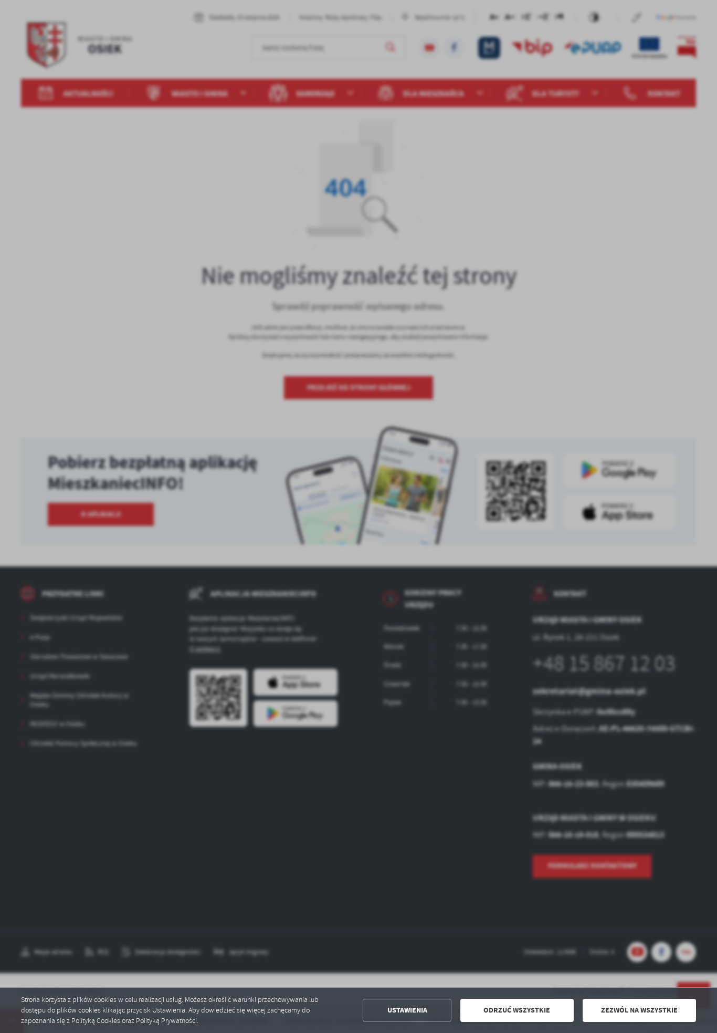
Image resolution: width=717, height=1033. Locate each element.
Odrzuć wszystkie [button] (516, 1010)
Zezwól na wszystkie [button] (639, 1010)
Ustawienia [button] (407, 1010)
